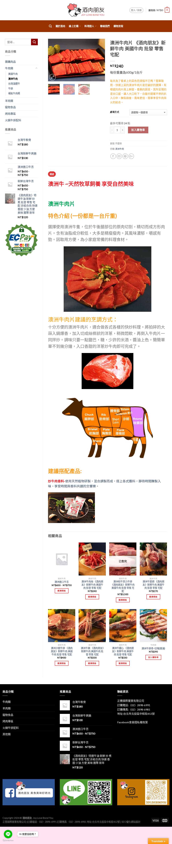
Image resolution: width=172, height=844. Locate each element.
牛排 (10, 88)
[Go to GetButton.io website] (8, 840)
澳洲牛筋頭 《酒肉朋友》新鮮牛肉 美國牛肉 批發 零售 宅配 (153, 584)
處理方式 (114, 112)
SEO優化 (126, 821)
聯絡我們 (105, 26)
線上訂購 (73, 26)
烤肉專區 (10, 113)
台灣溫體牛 (14, 83)
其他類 (7, 734)
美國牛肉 (13, 73)
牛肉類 (9, 68)
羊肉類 (9, 100)
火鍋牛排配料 (13, 120)
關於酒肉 (60, 26)
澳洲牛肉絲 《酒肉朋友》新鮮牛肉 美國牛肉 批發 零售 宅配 (92, 584)
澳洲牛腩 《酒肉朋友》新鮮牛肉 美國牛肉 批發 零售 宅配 (92, 651)
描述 (52, 174)
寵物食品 (10, 107)
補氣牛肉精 (14, 93)
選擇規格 (61, 591)
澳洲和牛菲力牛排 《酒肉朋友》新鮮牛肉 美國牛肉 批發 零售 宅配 (123, 586)
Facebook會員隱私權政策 (132, 722)
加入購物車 (138, 129)
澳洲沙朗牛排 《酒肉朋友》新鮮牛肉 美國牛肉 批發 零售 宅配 (62, 651)
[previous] (53, 60)
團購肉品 (10, 61)
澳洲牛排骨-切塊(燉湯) (153, 648)
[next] (100, 60)
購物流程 (118, 26)
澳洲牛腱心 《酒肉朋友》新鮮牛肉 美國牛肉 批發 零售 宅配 (123, 651)
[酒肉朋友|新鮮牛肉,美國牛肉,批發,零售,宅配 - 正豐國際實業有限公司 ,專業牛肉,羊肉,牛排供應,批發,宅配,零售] (86, 10)
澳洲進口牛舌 (62, 581)
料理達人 (89, 26)
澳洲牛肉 (119, 148)
